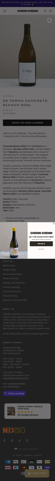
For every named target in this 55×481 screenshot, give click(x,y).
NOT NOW (41, 249)
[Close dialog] (54, 223)
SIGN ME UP (41, 244)
